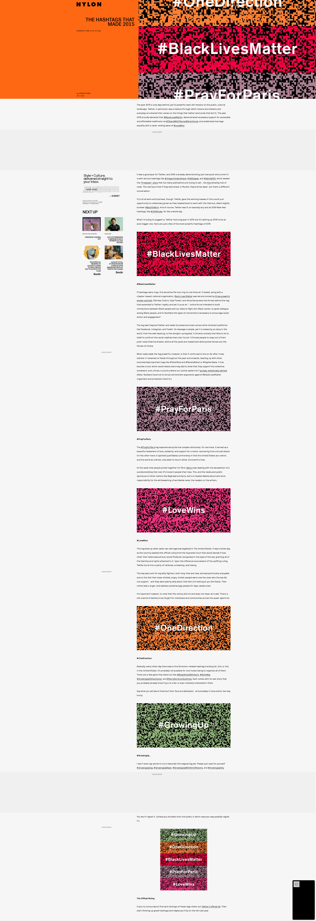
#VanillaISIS (210, 178)
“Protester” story (149, 182)
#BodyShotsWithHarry (188, 674)
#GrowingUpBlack (163, 767)
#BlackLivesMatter (173, 117)
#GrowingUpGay (145, 767)
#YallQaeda (193, 178)
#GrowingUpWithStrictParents (188, 767)
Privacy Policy (95, 203)
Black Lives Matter (184, 296)
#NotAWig (205, 674)
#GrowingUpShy (216, 767)
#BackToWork (152, 207)
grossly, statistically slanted (213, 370)
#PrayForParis (148, 447)
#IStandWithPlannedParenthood (182, 121)
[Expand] (295, 882)
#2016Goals (156, 211)
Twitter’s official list (211, 906)
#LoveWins (179, 125)
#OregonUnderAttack (175, 178)
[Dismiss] (312, 882)
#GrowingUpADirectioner (149, 679)
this (209, 182)
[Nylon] (89, 4)
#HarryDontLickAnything (179, 679)
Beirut (190, 467)
